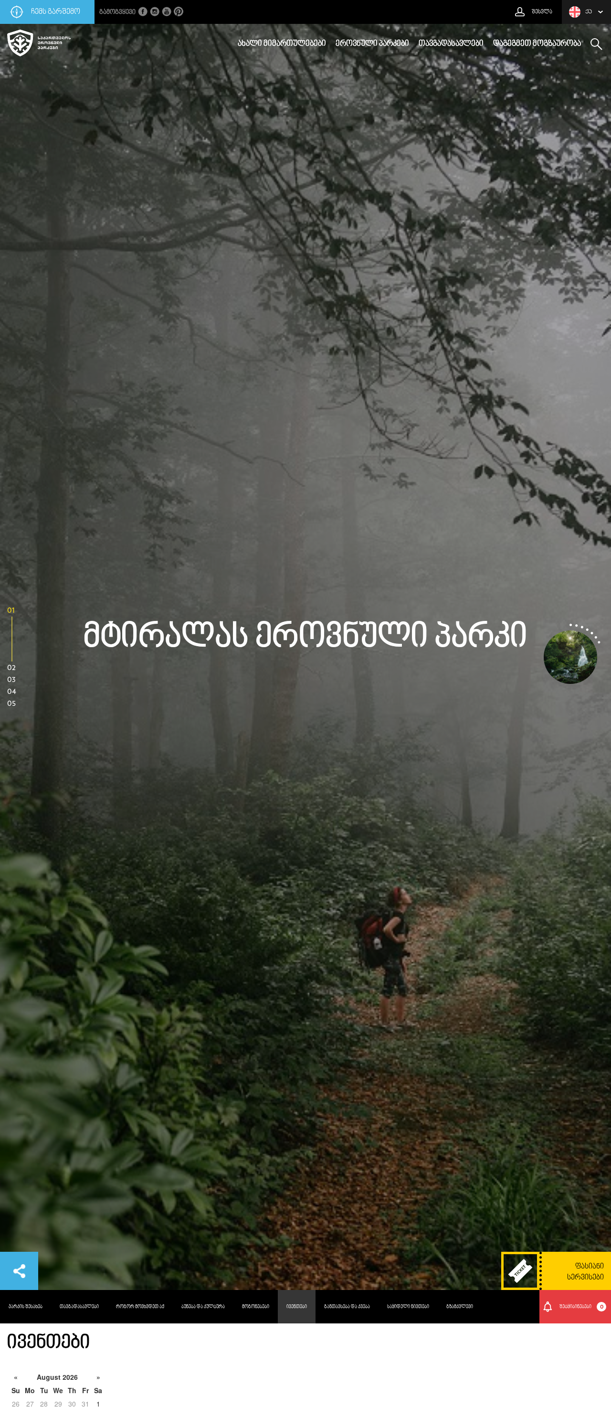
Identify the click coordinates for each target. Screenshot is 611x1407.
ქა (588, 12)
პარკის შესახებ (25, 1306)
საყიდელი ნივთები (408, 1306)
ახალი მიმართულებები (282, 44)
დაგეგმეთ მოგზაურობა (537, 44)
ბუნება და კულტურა (203, 1306)
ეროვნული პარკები (372, 44)
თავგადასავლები (451, 44)
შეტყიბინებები (581, 1307)
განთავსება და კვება (347, 1306)
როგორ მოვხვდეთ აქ (140, 1306)
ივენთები (296, 1306)
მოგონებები (255, 1306)
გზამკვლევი (459, 1306)
